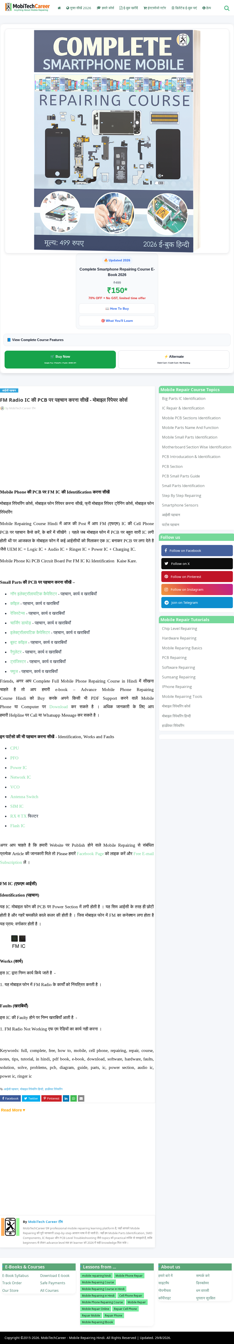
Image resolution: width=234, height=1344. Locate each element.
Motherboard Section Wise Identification (196, 447)
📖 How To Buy (117, 308)
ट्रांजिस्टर (18, 661)
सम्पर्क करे (203, 1275)
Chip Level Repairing (179, 628)
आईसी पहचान (11, 1089)
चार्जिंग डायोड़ (20, 623)
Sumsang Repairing (179, 677)
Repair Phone (113, 1315)
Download (58, 706)
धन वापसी (202, 1290)
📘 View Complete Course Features (35, 340)
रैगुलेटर (15, 652)
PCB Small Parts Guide (181, 476)
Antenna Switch (24, 796)
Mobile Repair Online (95, 1309)
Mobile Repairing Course (98, 1282)
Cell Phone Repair (130, 1296)
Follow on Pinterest (186, 576)
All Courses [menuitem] (49, 1290)
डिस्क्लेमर (202, 1282)
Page (90, 853)
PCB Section (172, 466)
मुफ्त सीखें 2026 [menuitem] (80, 7)
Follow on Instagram (187, 589)
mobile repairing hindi (96, 1276)
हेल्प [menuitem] (208, 7)
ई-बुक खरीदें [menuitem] (130, 7)
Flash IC (17, 825)
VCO (15, 787)
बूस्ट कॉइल (18, 642)
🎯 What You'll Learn (117, 320)
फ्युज (14, 671)
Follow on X (180, 563)
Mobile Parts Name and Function (190, 427)
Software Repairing (178, 667)
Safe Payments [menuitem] (52, 1282)
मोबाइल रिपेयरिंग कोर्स (176, 706)
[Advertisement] (77, 450)
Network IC (20, 777)
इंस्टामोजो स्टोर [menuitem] (156, 7)
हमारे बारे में (165, 1275)
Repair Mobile (91, 1315)
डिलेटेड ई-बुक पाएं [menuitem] (185, 7)
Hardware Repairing (179, 638)
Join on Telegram (184, 602)
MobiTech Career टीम (22, 408)
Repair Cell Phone (125, 1309)
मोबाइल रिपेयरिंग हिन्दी (31, 1089)
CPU (14, 748)
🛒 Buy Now (60, 359)
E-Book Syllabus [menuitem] (15, 1275)
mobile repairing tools (182, 696)
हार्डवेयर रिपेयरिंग (54, 1089)
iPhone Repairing (177, 686)
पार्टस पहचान (170, 524)
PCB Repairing (174, 657)
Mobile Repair (137, 1302)
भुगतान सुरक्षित (205, 1298)
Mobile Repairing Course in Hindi (103, 1289)
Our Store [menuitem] (10, 1290)
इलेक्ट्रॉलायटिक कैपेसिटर (30, 632)
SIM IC (17, 806)
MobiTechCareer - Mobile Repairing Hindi (73, 1338)
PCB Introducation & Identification (191, 456)
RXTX (18, 816)
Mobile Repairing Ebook (97, 1322)
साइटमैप (163, 1282)
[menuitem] (59, 8)
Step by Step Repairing (181, 495)
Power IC (18, 767)
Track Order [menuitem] (12, 1282)
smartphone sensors (180, 505)
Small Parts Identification (183, 485)
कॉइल (14, 603)
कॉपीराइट (164, 1298)
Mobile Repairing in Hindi (98, 1296)
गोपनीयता (164, 1290)
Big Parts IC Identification (183, 398)
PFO (14, 758)
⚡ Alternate (173, 359)
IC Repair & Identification (183, 408)
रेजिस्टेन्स (17, 613)
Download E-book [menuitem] (54, 1275)
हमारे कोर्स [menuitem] (107, 7)
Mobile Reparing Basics (182, 647)
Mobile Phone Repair (129, 1276)
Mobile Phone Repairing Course (102, 1302)
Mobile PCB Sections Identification (191, 417)
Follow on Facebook (185, 550)
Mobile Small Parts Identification (189, 437)
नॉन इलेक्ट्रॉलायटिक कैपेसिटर (33, 593)
